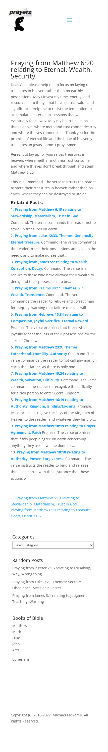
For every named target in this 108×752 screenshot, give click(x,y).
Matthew (19, 625)
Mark (16, 631)
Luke (16, 637)
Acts (15, 650)
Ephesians (21, 659)
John (16, 643)
